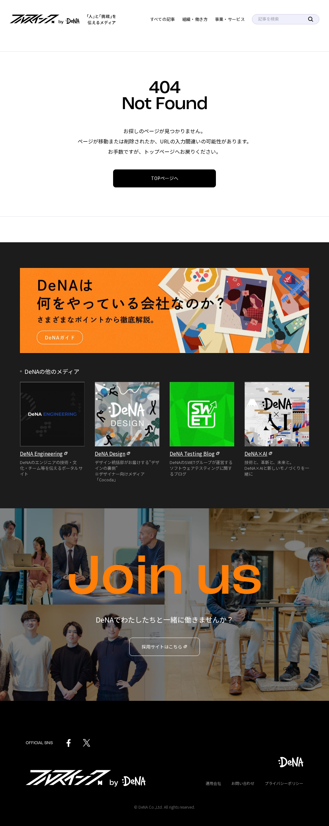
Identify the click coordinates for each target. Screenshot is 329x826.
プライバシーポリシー (284, 783)
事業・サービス (230, 19)
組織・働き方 (195, 19)
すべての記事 (162, 19)
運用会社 (213, 783)
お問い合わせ (242, 783)
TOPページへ (164, 178)
